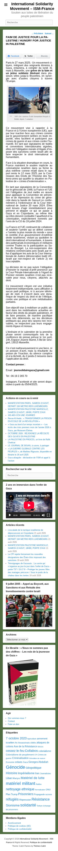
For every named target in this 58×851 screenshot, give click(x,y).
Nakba (38, 784)
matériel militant (20, 783)
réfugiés (12, 799)
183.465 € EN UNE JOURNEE (21, 415)
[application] (29, 505)
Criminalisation (20, 758)
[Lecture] (9, 515)
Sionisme (13, 805)
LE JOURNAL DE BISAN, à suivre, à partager (28, 445)
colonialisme (45, 751)
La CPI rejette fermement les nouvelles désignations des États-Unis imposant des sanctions (27, 557)
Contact (11, 721)
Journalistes (45, 773)
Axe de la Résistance (25, 746)
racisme (48, 794)
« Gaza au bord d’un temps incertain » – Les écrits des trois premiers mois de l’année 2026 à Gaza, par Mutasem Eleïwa (29, 427)
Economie (10, 762)
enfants (18, 762)
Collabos (31, 750)
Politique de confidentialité (19, 829)
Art (16, 743)
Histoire (11, 773)
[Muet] (43, 515)
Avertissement (14, 823)
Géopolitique (33, 767)
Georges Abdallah (38, 761)
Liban (9, 778)
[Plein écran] (48, 515)
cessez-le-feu (15, 750)
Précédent (37, 33)
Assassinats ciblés (27, 743)
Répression (25, 800)
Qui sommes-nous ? (17, 718)
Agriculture (31, 739)
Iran (37, 773)
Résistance (41, 799)
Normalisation (40, 790)
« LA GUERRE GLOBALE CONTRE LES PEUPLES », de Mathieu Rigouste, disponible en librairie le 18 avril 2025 (30, 451)
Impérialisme (26, 773)
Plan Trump (11, 794)
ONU (48, 789)
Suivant (49, 33)
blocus (40, 747)
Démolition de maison (37, 758)
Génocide (15, 767)
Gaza (25, 762)
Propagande (39, 794)
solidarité (28, 805)
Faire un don (13, 724)
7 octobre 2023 (16, 738)
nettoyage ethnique (20, 789)
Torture (40, 806)
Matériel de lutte (33, 778)
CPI (35, 755)
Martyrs (16, 778)
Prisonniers (25, 794)
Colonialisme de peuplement (20, 754)
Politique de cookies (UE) (19, 826)
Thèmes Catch (40, 846)
